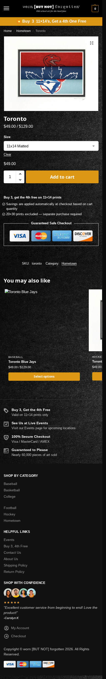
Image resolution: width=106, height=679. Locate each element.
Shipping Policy (15, 565)
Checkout (18, 636)
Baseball (15, 357)
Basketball (12, 490)
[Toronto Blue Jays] (44, 320)
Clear (7, 154)
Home (8, 31)
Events (9, 540)
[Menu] (11, 8)
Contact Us (12, 552)
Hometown (23, 31)
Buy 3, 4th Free (16, 546)
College (10, 496)
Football (10, 508)
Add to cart (62, 177)
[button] (94, 8)
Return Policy (14, 572)
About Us (11, 559)
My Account (20, 628)
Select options (44, 376)
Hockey (98, 356)
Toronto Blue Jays (22, 362)
